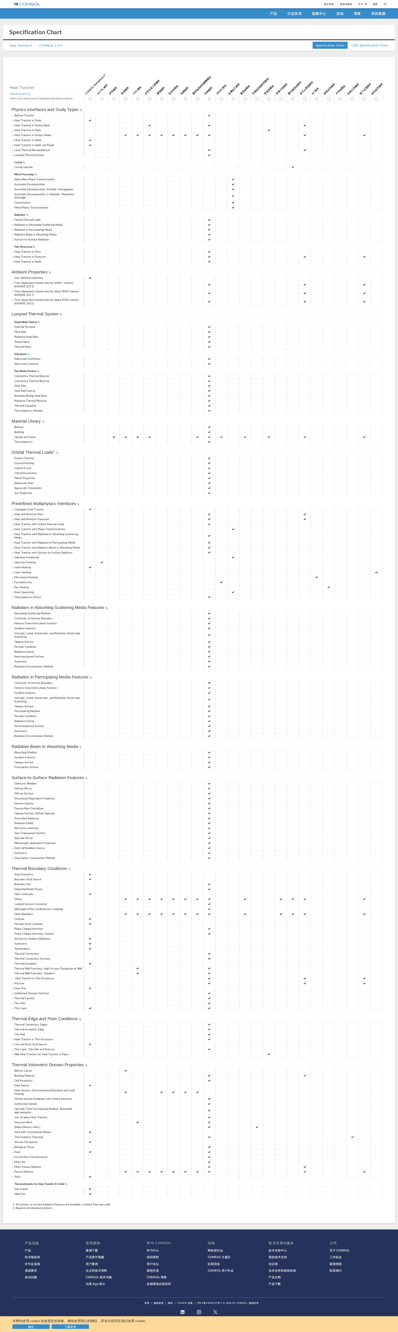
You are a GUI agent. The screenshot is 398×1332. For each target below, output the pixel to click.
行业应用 (295, 13)
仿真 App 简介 (95, 1284)
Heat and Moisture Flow (28, 514)
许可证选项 (32, 1264)
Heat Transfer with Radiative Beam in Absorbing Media (47, 547)
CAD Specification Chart (370, 45)
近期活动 (214, 1264)
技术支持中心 (278, 1250)
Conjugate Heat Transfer (29, 509)
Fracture (19, 983)
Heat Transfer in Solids (27, 140)
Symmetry (20, 853)
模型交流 (153, 1270)
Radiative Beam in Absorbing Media (35, 234)
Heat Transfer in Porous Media (32, 135)
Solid (17, 1176)
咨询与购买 (346, 4)
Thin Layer (20, 1008)
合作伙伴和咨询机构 (282, 1270)
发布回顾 (31, 1277)
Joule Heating (22, 567)
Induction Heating (25, 562)
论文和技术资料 (96, 1270)
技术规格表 (32, 1257)
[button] (71, 1326)
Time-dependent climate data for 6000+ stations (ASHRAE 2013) (43, 284)
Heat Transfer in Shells (27, 261)
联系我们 (336, 1270)
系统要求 (31, 1270)
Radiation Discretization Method (33, 666)
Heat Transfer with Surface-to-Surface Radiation (43, 552)
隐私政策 (159, 1302)
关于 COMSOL (339, 1250)
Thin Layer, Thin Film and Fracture (34, 1049)
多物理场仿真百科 (159, 1284)
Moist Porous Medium (27, 1167)
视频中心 (319, 13)
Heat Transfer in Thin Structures (34, 978)
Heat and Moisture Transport (31, 519)
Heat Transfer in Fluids (27, 120)
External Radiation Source (29, 848)
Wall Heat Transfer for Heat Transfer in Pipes (41, 1054)
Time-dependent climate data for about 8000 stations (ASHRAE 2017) (46, 293)
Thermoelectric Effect (27, 597)
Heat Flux (20, 988)
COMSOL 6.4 (49, 45)
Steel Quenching (24, 592)
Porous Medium (23, 1171)
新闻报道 (336, 1264)
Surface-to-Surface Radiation (31, 239)
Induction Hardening (26, 557)
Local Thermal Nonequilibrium (32, 150)
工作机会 (336, 1257)
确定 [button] (31, 1327)
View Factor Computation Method (34, 858)
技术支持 (329, 4)
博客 (357, 13)
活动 (340, 13)
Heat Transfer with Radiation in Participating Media (44, 542)
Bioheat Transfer (24, 115)
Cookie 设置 (185, 1302)
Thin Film (19, 1003)
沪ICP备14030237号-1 (209, 1302)
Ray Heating (21, 587)
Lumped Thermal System (29, 155)
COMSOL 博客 (157, 1277)
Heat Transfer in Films (27, 252)
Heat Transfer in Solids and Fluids (34, 145)
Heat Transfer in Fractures (30, 257)
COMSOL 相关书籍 (99, 1277)
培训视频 (378, 13)
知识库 (273, 1264)
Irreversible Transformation (30, 1157)
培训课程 (153, 1257)
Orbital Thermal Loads (27, 220)
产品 (273, 13)
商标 (170, 1302)
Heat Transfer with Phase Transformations (39, 529)
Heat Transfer (19, 45)
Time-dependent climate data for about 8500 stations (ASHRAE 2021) (46, 301)
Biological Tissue (24, 1147)
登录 (375, 4)
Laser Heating (22, 572)
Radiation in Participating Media (33, 230)
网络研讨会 (215, 1250)
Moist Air (19, 1162)
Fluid (17, 1152)
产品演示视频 (95, 1257)
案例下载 (92, 1250)
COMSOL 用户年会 (221, 1270)
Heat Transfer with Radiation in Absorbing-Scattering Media (46, 535)
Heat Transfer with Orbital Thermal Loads (39, 524)
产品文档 (275, 1277)
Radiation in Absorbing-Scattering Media (38, 225)
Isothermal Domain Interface (31, 993)
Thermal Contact (24, 998)
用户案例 (92, 1264)
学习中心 (153, 1250)
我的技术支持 (278, 1257)
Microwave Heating (26, 577)
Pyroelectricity (23, 582)
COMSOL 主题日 (219, 1257)
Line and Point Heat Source (30, 1044)
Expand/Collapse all (20, 93)
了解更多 (70, 1327)
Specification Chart (330, 45)
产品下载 (275, 1284)
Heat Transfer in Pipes (27, 130)
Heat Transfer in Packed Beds (32, 125)
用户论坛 (153, 1264)
